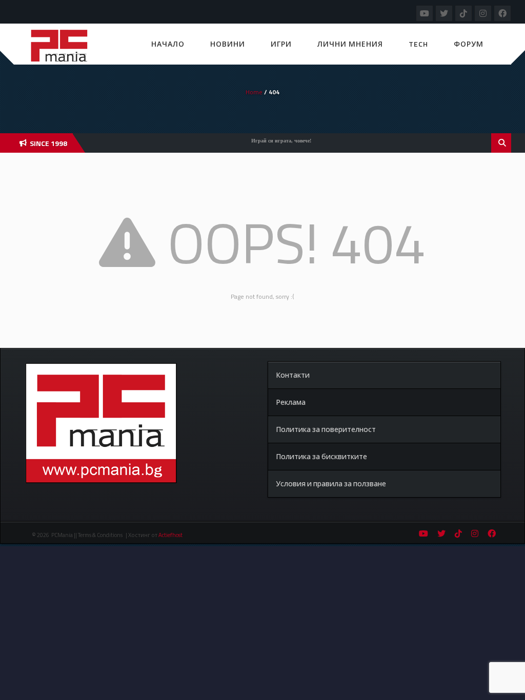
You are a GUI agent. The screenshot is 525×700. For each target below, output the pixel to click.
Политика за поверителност (326, 429)
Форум (468, 43)
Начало (168, 43)
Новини (227, 43)
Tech (418, 43)
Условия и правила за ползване (331, 483)
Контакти (293, 374)
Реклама (291, 402)
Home (254, 92)
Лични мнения (350, 43)
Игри (281, 43)
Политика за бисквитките (321, 456)
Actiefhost (170, 535)
